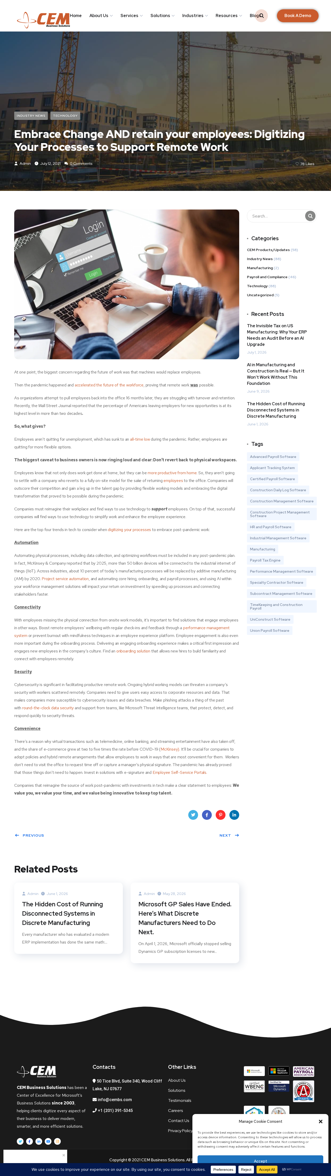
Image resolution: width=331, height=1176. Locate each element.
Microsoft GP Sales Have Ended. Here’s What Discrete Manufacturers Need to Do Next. (184, 918)
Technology (65, 116)
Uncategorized (260, 295)
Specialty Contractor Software (276, 582)
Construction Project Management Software (280, 514)
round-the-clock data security (48, 708)
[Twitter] (20, 1141)
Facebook (207, 815)
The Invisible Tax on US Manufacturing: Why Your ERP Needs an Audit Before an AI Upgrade (277, 335)
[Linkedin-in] (38, 1141)
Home (76, 15)
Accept (260, 1161)
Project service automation (65, 578)
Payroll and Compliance (267, 277)
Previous (33, 835)
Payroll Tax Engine (265, 560)
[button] (320, 1121)
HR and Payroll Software (270, 527)
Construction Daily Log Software (278, 490)
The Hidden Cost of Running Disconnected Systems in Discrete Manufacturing (62, 913)
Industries (193, 15)
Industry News (31, 116)
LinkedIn (234, 815)
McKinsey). (170, 749)
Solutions (160, 15)
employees (173, 480)
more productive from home (172, 473)
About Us (98, 15)
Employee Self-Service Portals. (180, 772)
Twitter (193, 815)
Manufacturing (260, 268)
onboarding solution (133, 651)
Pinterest (220, 815)
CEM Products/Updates (268, 249)
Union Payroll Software (269, 630)
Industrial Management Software (278, 538)
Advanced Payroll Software (273, 456)
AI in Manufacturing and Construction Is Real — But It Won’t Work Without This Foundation (275, 374)
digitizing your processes (129, 529)
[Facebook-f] (29, 1141)
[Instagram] (57, 1141)
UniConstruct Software (270, 619)
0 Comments (81, 163)
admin (25, 163)
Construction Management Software (282, 501)
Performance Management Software (281, 571)
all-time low (140, 439)
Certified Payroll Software (272, 479)
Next (225, 835)
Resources (227, 15)
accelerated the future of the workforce (109, 385)
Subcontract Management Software (281, 593)
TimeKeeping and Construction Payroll (276, 606)
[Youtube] (48, 1141)
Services (129, 15)
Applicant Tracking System (272, 467)
